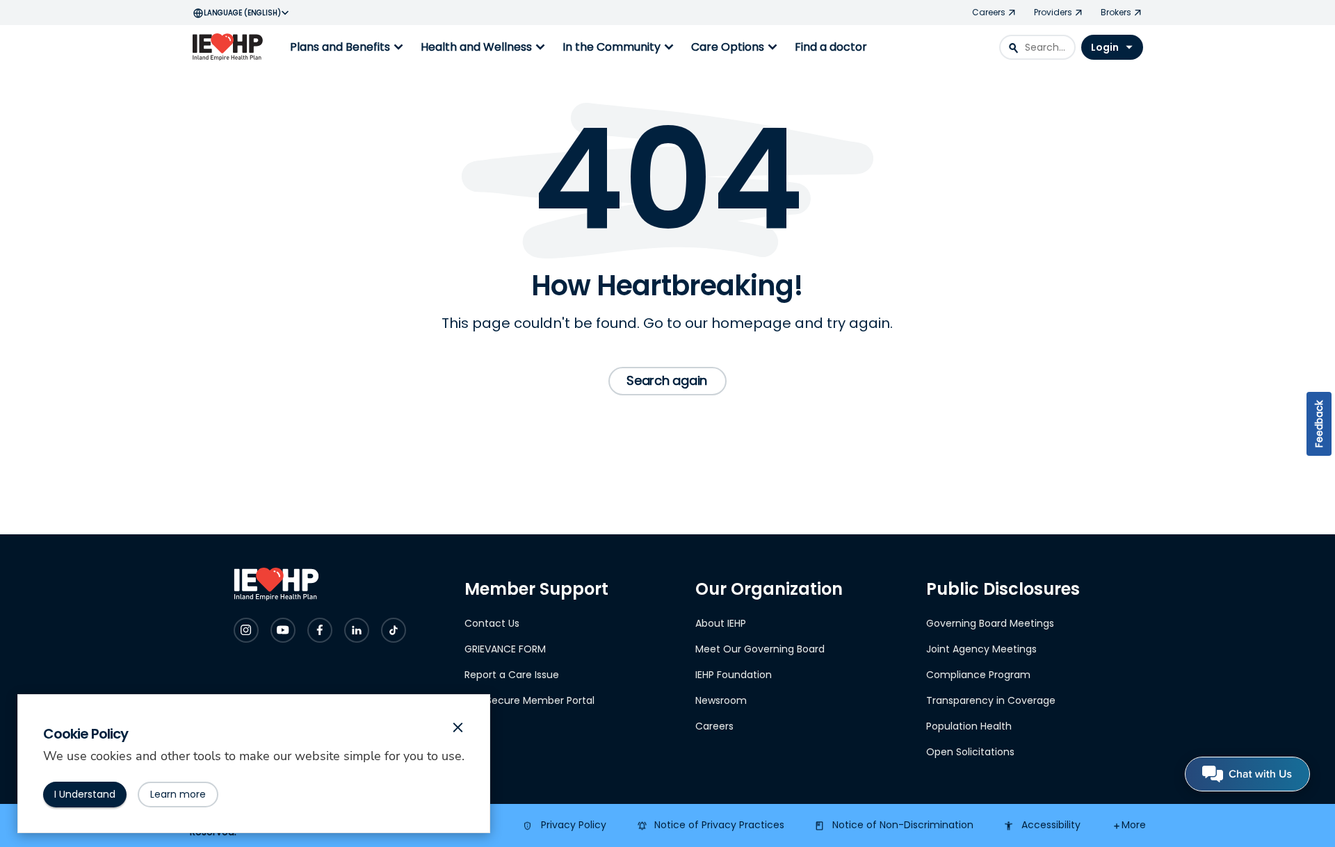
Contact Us (491, 623)
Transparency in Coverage (990, 700)
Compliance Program (978, 675)
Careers (714, 726)
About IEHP (720, 623)
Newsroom (721, 700)
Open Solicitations (970, 752)
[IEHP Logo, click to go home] (231, 47)
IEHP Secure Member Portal (529, 700)
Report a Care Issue (511, 675)
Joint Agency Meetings (981, 649)
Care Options (736, 47)
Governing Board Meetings (990, 623)
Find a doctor (831, 47)
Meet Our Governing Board (760, 649)
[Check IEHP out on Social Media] (246, 630)
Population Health (969, 726)
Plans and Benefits (348, 47)
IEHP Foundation (733, 675)
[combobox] (1037, 47)
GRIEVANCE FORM (505, 649)
